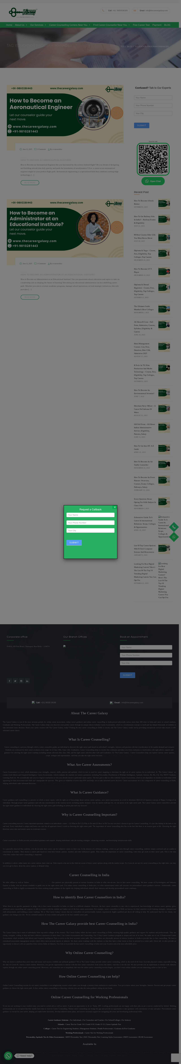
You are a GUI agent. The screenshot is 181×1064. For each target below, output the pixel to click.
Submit (74, 542)
